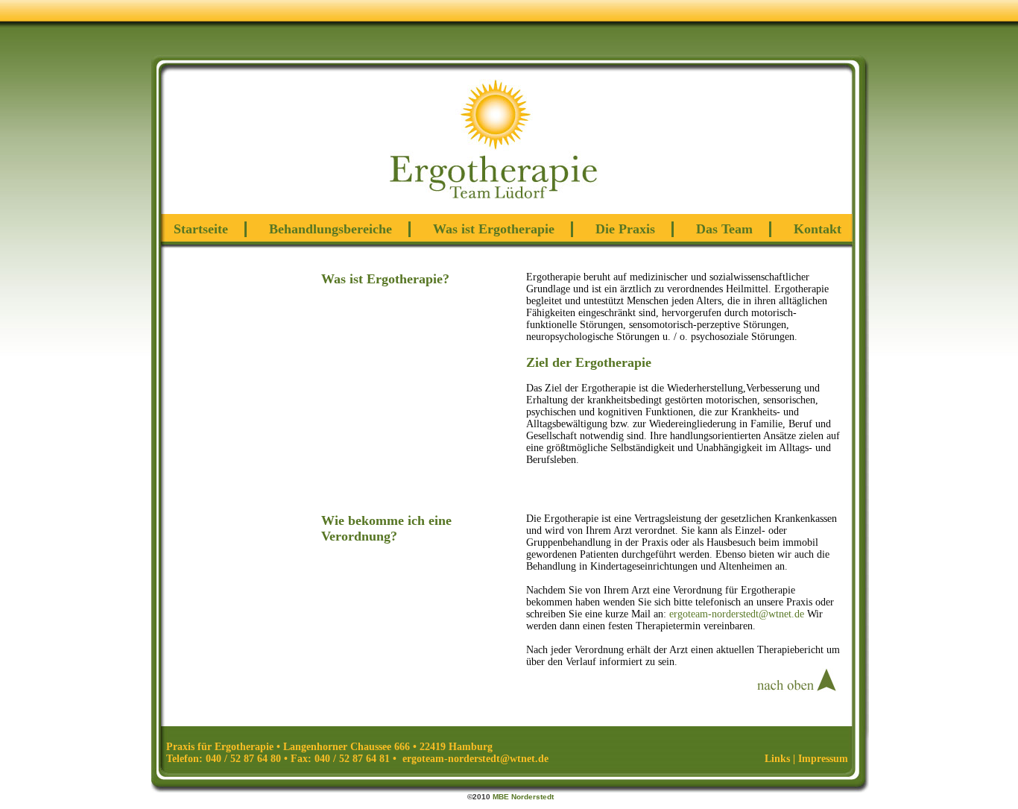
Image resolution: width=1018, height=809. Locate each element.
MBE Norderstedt (523, 797)
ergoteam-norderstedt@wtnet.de (736, 614)
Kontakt (817, 228)
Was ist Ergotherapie (493, 228)
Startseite (201, 228)
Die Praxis (625, 228)
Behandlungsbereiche (330, 228)
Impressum (823, 758)
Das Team (724, 228)
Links (777, 758)
